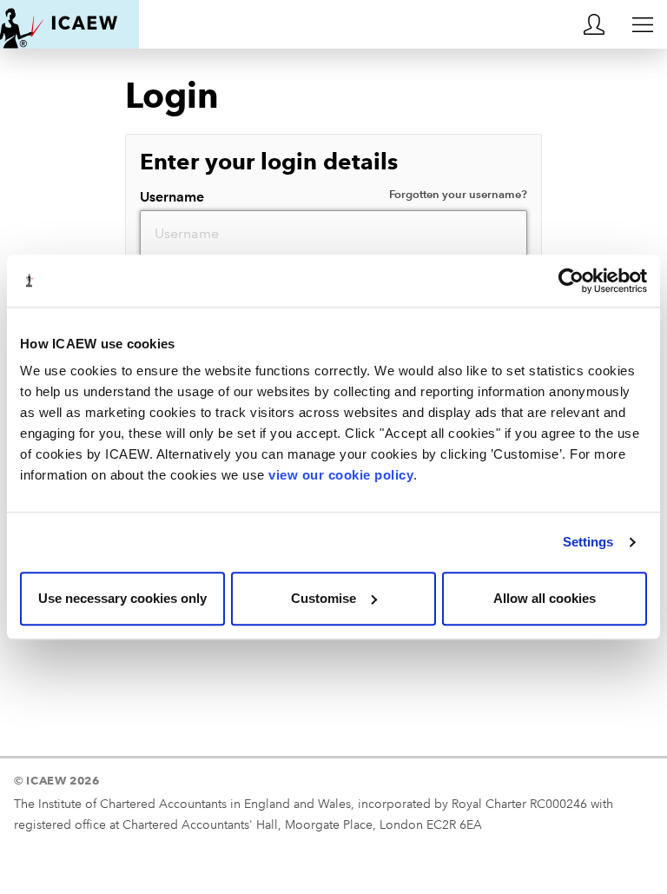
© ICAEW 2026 (57, 780)
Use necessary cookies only (122, 598)
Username (333, 196)
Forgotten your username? (458, 195)
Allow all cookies (544, 598)
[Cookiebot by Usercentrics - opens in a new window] (571, 281)
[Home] (69, 24)
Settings (588, 541)
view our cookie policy (340, 474)
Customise (323, 598)
